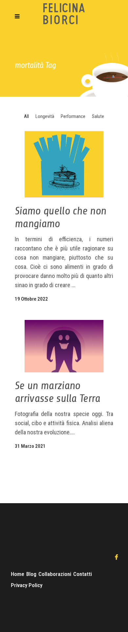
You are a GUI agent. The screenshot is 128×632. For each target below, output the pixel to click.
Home (17, 574)
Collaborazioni (54, 574)
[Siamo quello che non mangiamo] (64, 164)
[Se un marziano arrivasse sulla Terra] (64, 346)
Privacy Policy (26, 585)
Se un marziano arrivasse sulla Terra (57, 392)
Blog (31, 574)
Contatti (82, 574)
